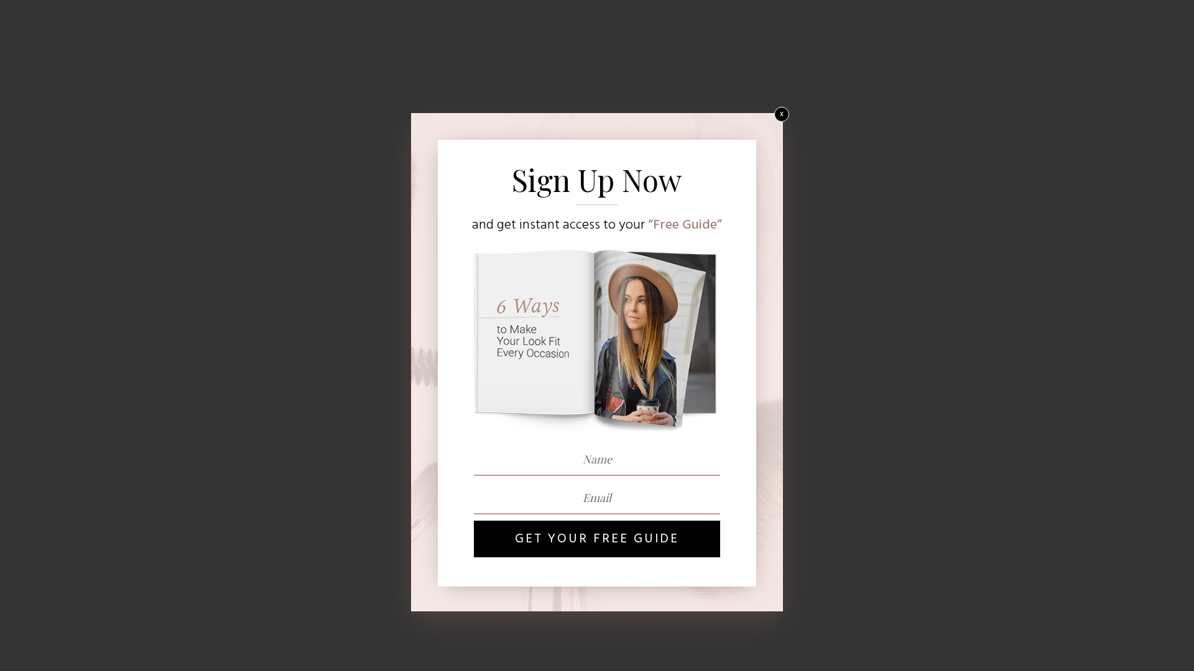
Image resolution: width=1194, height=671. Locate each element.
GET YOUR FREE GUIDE (597, 539)
